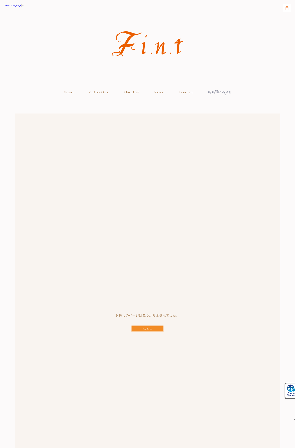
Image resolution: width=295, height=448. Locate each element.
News (159, 92)
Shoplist (132, 92)
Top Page (147, 329)
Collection (99, 92)
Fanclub (186, 92)
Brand (69, 92)
